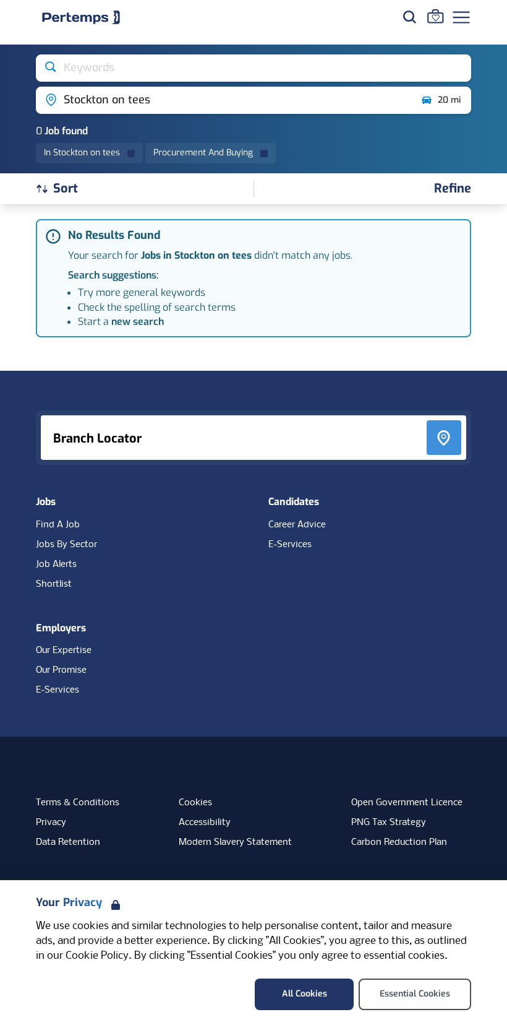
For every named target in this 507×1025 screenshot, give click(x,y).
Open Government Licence (406, 803)
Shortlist (54, 584)
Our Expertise (64, 650)
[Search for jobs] (409, 17)
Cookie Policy (97, 956)
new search (137, 321)
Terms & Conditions (77, 803)
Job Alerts (56, 564)
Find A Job (58, 525)
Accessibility (205, 823)
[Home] (81, 17)
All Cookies (304, 994)
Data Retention (68, 842)
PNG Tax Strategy (388, 823)
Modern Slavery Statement (235, 842)
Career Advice (297, 525)
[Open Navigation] (461, 17)
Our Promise (61, 670)
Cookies (195, 803)
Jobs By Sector (66, 545)
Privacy (51, 823)
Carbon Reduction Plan (399, 842)
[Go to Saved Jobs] (435, 16)
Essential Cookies (415, 994)
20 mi (449, 100)
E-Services (290, 545)
